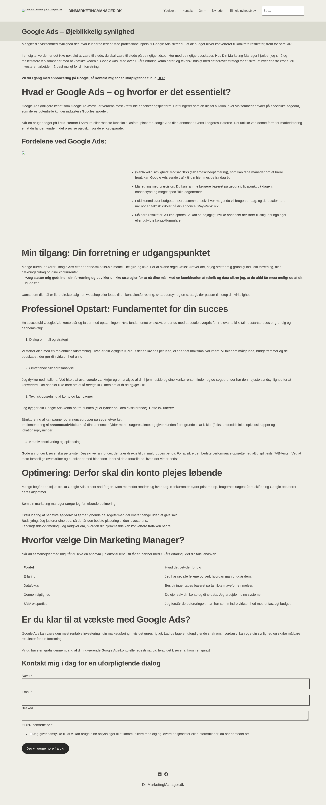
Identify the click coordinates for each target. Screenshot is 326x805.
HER (161, 78)
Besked (27, 708)
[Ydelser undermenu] (176, 11)
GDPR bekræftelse (37, 725)
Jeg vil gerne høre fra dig (45, 748)
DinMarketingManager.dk (94, 11)
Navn (27, 676)
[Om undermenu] (205, 11)
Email (27, 692)
